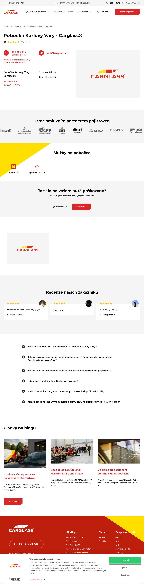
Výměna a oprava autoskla (35, 12)
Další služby (57, 12)
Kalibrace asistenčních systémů (79, 549)
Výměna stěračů (73, 545)
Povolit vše (125, 560)
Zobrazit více (13, 501)
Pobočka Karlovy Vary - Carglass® (39, 26)
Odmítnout (125, 575)
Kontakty (119, 552)
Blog (117, 541)
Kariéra (70, 12)
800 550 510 (19, 51)
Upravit (124, 568)
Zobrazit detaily (35, 579)
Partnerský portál (16, 3)
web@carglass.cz (57, 53)
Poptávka (80, 207)
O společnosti (82, 12)
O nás (117, 537)
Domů (6, 26)
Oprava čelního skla (74, 537)
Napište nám (61, 206)
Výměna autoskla (73, 541)
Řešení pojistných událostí (77, 552)
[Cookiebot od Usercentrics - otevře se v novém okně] (14, 579)
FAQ (117, 545)
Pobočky (105, 12)
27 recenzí (25, 42)
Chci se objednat (126, 12)
